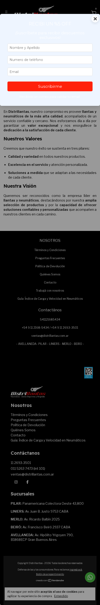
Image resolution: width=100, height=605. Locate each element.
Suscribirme (50, 86)
